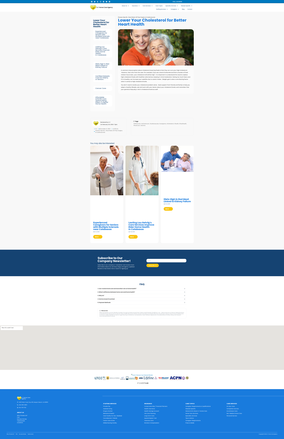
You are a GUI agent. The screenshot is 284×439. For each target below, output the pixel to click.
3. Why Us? (101, 295)
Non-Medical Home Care (234, 413)
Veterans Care (148, 420)
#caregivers (162, 123)
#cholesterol (170, 123)
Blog (183, 9)
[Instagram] (100, 1)
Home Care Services (191, 413)
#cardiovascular (154, 123)
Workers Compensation (151, 423)
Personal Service (232, 416)
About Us (124, 6)
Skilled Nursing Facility (110, 423)
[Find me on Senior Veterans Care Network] (142, 375)
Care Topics (159, 6)
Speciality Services (191, 416)
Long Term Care (149, 416)
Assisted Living (107, 409)
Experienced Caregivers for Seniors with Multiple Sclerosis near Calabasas (102, 34)
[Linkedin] (109, 1)
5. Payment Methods (104, 302)
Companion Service (233, 409)
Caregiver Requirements (193, 420)
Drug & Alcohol (107, 411)
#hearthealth (182, 123)
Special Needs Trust (150, 418)
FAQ (18, 417)
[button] (142, 288)
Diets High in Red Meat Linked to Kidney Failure (102, 65)
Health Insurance (149, 409)
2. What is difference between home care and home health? (116, 292)
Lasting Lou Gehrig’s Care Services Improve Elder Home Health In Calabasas (102, 51)
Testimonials (21, 421)
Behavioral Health (108, 413)
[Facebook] (91, 1)
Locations (20, 422)
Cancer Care (100, 88)
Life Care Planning (149, 413)
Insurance (135, 6)
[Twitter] (94, 1)
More (97, 237)
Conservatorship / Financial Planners (155, 406)
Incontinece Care (232, 411)
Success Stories (22, 419)
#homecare (137, 125)
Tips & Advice (189, 418)
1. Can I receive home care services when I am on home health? (117, 288)
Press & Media (189, 423)
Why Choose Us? (22, 415)
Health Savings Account (151, 411)
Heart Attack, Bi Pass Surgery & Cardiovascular (141, 17)
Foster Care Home (109, 420)
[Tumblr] (97, 1)
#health (176, 123)
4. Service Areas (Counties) (106, 299)
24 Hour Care (231, 406)
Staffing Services (161, 9)
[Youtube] (106, 1)
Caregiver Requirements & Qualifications (198, 406)
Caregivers (174, 9)
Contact (189, 9)
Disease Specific (185, 6)
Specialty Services (171, 6)
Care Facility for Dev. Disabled (112, 416)
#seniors (143, 125)
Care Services (147, 6)
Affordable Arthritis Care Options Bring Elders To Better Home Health (101, 100)
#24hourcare (137, 123)
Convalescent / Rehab (110, 418)
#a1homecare (145, 123)
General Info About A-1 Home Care (196, 411)
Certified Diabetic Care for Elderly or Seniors (102, 78)
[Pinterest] (103, 1)
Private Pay (106, 406)
